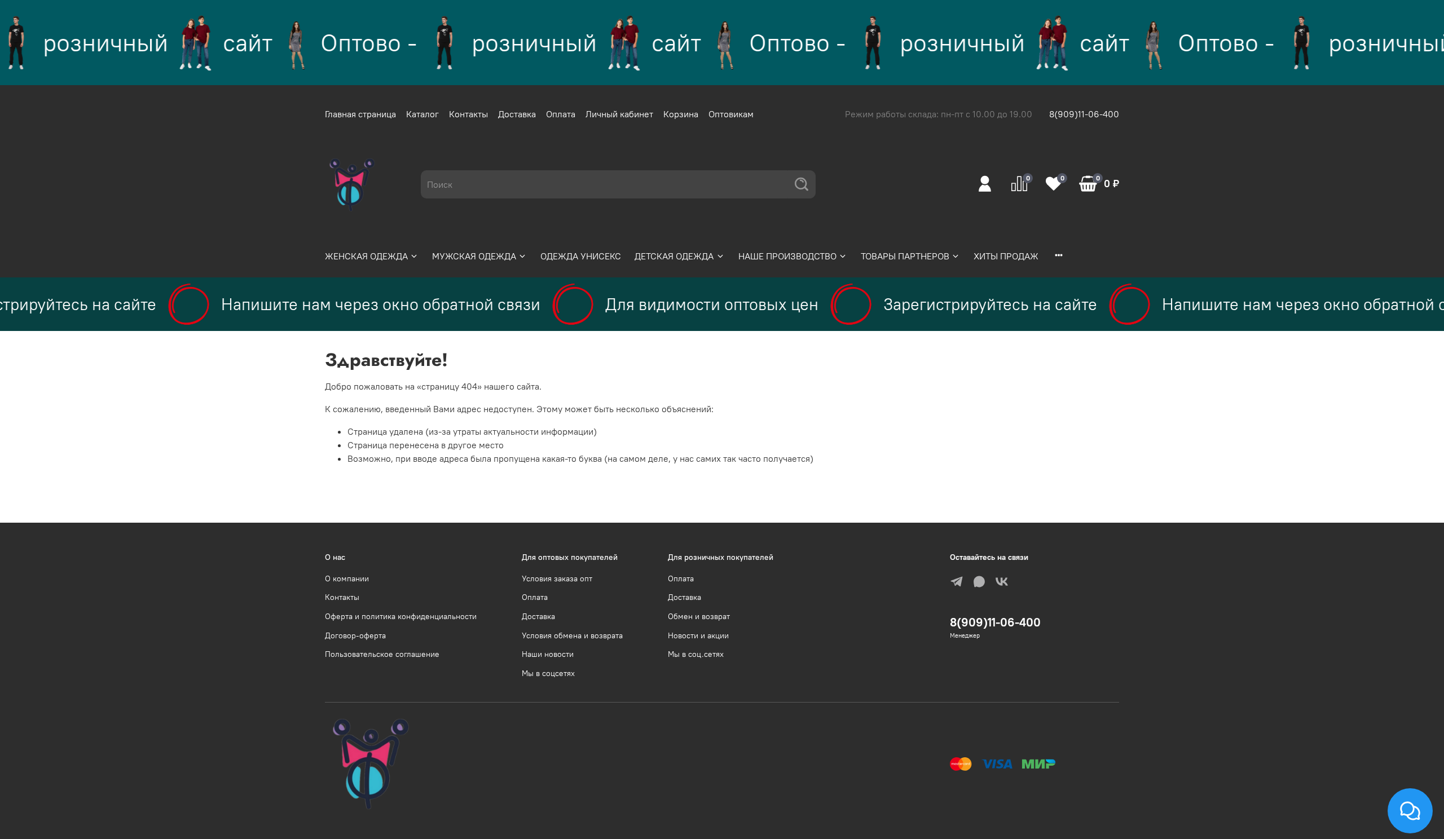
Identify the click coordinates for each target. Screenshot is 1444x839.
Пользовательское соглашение (382, 654)
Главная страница (360, 114)
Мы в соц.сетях (696, 654)
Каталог (422, 114)
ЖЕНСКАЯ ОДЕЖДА (366, 256)
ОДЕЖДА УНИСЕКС (580, 256)
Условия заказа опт (557, 578)
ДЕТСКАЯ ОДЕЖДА (674, 256)
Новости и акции (698, 635)
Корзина (680, 114)
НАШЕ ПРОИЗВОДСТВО (787, 256)
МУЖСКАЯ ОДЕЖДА (474, 256)
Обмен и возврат (699, 616)
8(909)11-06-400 (1084, 114)
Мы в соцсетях (548, 673)
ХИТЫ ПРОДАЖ (1006, 256)
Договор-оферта (355, 635)
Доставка (517, 114)
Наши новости (548, 654)
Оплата (560, 114)
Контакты (468, 114)
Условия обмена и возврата (572, 635)
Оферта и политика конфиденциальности (401, 616)
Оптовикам (731, 114)
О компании (347, 578)
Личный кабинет (619, 114)
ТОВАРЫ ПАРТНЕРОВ (905, 256)
